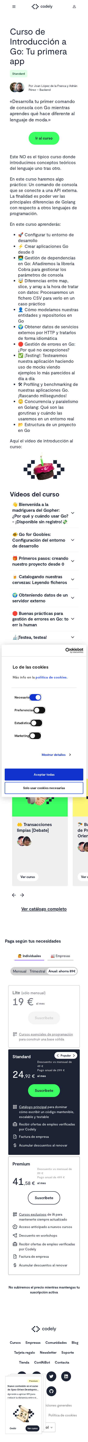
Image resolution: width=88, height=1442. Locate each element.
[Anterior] (14, 895)
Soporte (67, 1352)
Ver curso (32, 1428)
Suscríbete (44, 1017)
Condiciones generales (54, 1405)
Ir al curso (44, 138)
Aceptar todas (44, 774)
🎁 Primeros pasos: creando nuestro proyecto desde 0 (40, 561)
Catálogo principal (33, 1107)
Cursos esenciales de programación (46, 1034)
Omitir (13, 1428)
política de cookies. (52, 677)
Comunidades (56, 1342)
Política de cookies (63, 1415)
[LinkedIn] (66, 1376)
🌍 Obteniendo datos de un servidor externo (40, 597)
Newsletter (48, 1352)
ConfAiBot (42, 1362)
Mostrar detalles (54, 755)
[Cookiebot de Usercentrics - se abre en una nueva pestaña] (65, 650)
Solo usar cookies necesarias (44, 788)
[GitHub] (51, 1391)
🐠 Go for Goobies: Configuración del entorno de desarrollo (38, 540)
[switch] (39, 710)
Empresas (33, 1342)
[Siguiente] (22, 895)
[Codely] (44, 6)
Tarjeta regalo (24, 1352)
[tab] (29, 955)
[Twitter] (51, 1376)
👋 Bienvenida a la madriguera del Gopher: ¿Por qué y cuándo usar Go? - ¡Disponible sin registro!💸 (40, 513)
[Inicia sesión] (74, 6)
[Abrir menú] (14, 6)
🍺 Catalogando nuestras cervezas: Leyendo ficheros (39, 579)
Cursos (15, 1342)
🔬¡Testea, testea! (29, 637)
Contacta (62, 1362)
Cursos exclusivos (32, 1214)
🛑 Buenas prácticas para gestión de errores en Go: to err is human (40, 619)
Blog (75, 1342)
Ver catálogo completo (44, 908)
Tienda (24, 1362)
